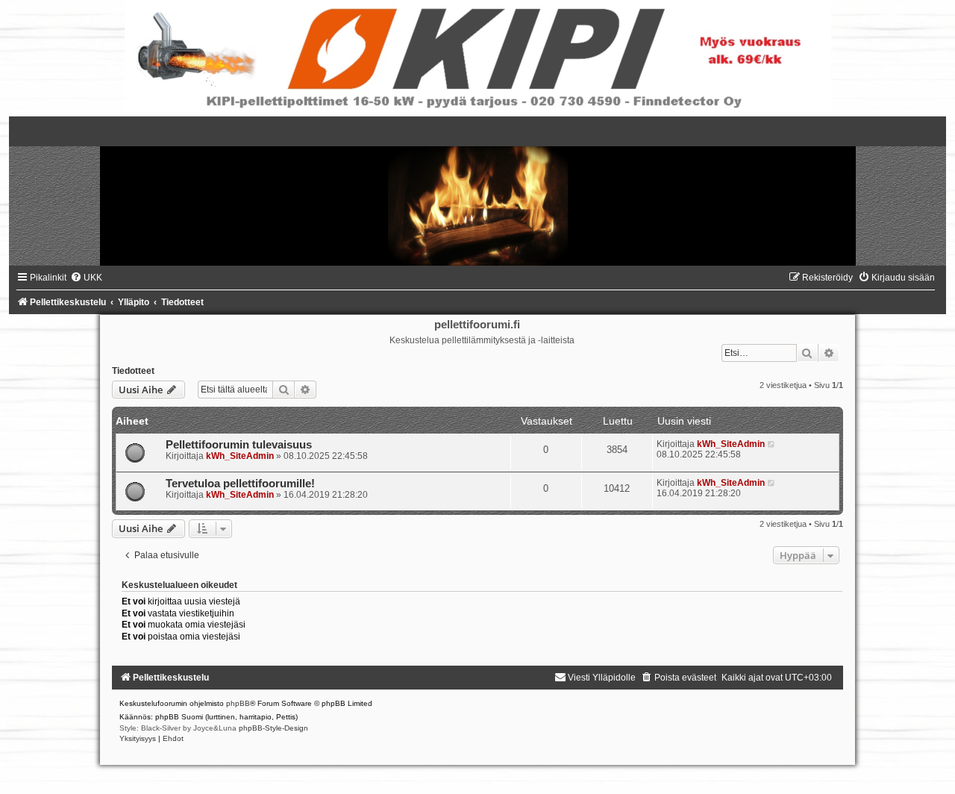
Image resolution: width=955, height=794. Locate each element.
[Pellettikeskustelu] (477, 191)
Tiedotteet (133, 371)
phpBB (238, 703)
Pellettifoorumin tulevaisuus (239, 445)
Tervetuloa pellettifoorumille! (240, 484)
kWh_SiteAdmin (240, 456)
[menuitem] (86, 277)
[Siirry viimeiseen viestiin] (772, 444)
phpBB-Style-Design (273, 728)
